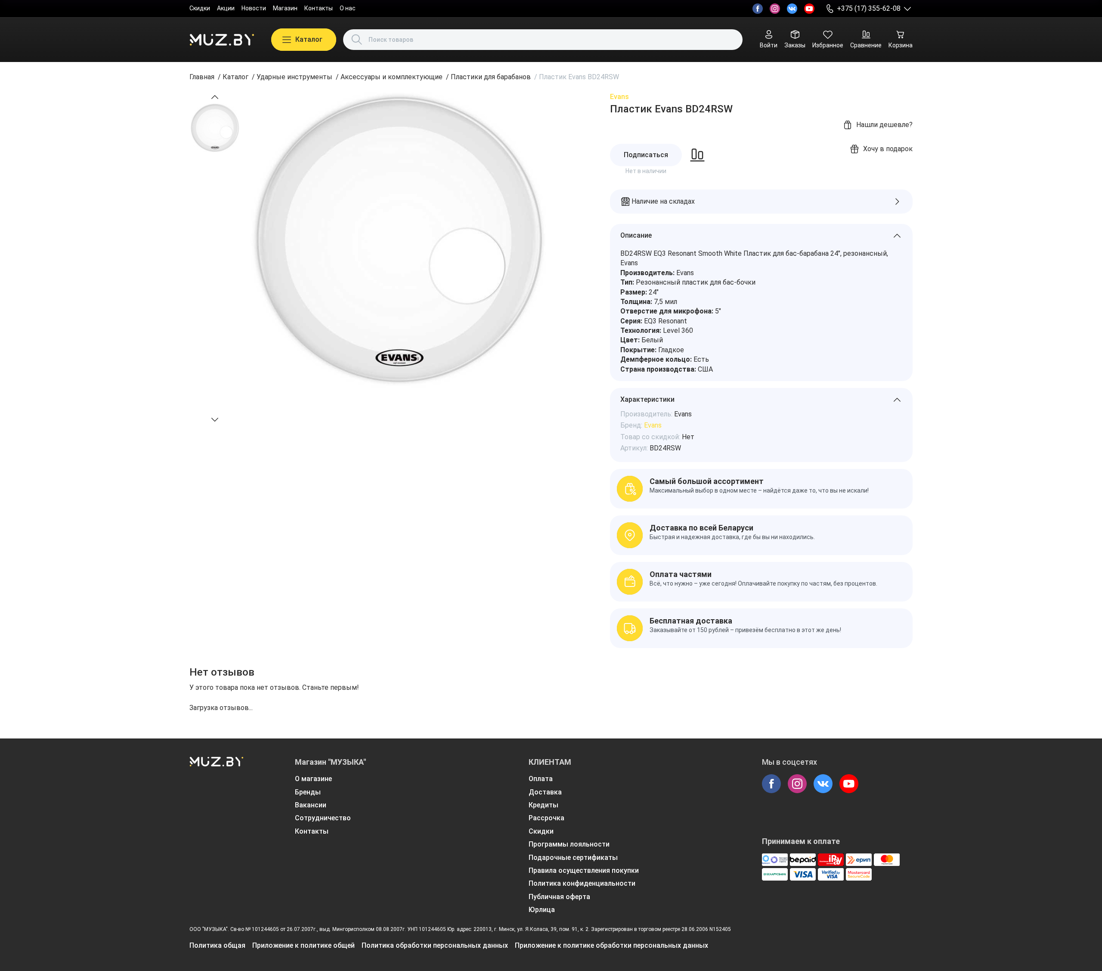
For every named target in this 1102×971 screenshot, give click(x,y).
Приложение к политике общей (303, 945)
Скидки (199, 8)
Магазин (285, 8)
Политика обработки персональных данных (435, 945)
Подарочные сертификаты (573, 857)
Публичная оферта (559, 897)
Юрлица (542, 910)
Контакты (318, 8)
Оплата (541, 779)
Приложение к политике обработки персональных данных (611, 945)
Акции (226, 8)
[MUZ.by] (221, 39)
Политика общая (217, 945)
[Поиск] (357, 40)
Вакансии (310, 805)
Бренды (308, 792)
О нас (348, 8)
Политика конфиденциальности (582, 883)
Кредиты (543, 805)
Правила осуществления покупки (584, 870)
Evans (619, 97)
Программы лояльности (569, 844)
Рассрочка (546, 818)
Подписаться (646, 155)
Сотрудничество (323, 818)
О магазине (313, 779)
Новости (253, 8)
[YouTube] (809, 8)
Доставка (545, 792)
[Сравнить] (697, 155)
